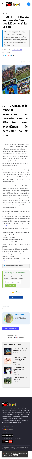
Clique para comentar (16, 297)
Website (4, 261)
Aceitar (15, 455)
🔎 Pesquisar (10, 285)
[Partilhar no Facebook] (3, 55)
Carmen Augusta (19, 314)
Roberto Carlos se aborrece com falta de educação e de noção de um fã (20, 370)
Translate (21, 337)
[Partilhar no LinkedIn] (11, 55)
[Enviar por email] (14, 55)
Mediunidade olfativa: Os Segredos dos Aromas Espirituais (20, 350)
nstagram (20, 261)
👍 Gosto (25, 61)
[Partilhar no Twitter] (6, 55)
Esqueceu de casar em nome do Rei (20, 378)
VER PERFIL (22, 320)
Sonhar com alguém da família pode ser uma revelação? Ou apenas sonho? (20, 360)
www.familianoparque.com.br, (12, 226)
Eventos (5, 13)
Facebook (12, 261)
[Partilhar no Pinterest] (8, 55)
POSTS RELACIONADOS (14, 266)
